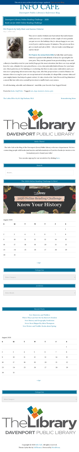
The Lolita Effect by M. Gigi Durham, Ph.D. (18, 98)
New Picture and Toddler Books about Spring (39, 326)
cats (31, 91)
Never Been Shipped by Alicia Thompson (39, 323)
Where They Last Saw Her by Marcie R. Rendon (39, 318)
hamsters (41, 91)
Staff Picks (19, 91)
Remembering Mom (68, 98)
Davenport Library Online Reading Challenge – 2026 (27, 19)
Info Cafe (39, 6)
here (58, 158)
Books (13, 91)
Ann (14, 31)
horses (47, 91)
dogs (35, 91)
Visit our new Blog (57, 2)
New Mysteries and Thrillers (39, 315)
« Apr (39, 263)
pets (51, 91)
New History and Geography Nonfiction (39, 320)
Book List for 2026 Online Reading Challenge (23, 23)
